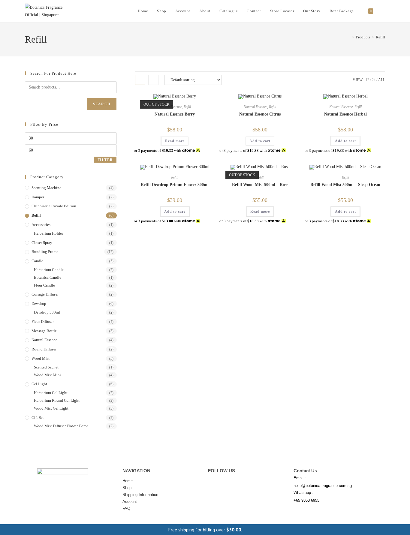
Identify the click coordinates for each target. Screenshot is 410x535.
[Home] (348, 37)
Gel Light (39, 384)
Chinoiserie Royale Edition (54, 206)
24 (373, 80)
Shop (126, 487)
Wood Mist (41, 358)
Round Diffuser (44, 349)
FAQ (126, 508)
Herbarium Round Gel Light (57, 400)
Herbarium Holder (48, 233)
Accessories (41, 224)
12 (367, 80)
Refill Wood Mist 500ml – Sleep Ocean (345, 184)
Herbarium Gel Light (51, 392)
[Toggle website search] (384, 11)
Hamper (38, 197)
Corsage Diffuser (45, 294)
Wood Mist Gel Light (51, 408)
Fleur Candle (44, 285)
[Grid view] (140, 80)
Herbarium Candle (49, 269)
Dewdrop (39, 303)
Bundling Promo (45, 251)
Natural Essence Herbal (345, 114)
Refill (380, 37)
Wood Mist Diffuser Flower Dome (61, 426)
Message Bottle (44, 331)
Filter (105, 160)
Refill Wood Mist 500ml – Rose (260, 184)
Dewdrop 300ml (47, 312)
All (381, 80)
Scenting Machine (46, 187)
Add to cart (259, 141)
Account (129, 501)
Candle (37, 261)
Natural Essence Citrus (260, 114)
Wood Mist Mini (47, 375)
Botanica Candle (47, 277)
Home (127, 481)
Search (101, 104)
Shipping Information (140, 494)
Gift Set (38, 417)
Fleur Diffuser (43, 321)
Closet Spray (42, 242)
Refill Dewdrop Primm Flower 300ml (175, 184)
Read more (175, 141)
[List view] (153, 80)
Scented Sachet (46, 367)
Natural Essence (255, 107)
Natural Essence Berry (175, 114)
